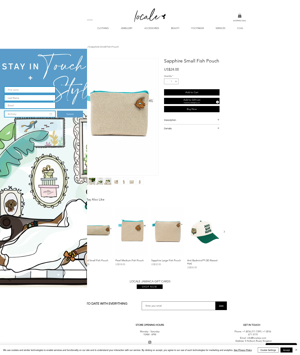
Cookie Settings (268, 350)
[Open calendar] (51, 114)
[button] (80, 6)
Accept (286, 350)
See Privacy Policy (243, 350)
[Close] (296, 349)
